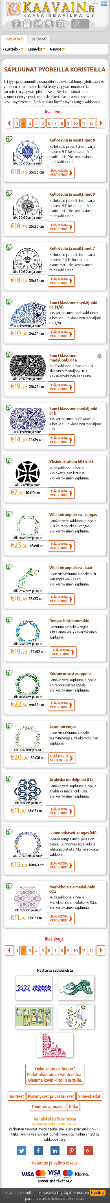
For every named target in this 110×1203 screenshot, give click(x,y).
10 (76, 123)
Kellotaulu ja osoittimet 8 (72, 140)
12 (92, 123)
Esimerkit (35, 49)
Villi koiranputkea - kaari (71, 567)
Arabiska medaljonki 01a (71, 779)
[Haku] (48, 27)
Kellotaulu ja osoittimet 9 (72, 194)
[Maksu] (37, 27)
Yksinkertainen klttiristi (71, 461)
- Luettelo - (11, 49)
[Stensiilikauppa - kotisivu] (50, 15)
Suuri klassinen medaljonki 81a (63, 357)
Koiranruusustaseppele (70, 673)
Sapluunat (14, 38)
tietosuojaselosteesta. (68, 1198)
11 (83, 123)
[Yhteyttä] (26, 27)
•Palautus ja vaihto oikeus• (55, 1163)
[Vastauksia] (15, 27)
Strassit (39, 38)
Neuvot (55, 49)
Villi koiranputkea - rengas (73, 514)
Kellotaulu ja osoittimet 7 (72, 248)
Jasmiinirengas (62, 726)
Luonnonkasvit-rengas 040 (72, 832)
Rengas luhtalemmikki (69, 620)
